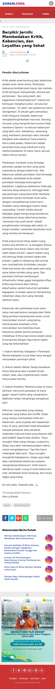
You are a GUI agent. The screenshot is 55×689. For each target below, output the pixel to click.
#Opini (7, 505)
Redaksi (13, 678)
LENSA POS (35, 682)
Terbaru (9, 14)
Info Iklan (34, 678)
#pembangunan (21, 505)
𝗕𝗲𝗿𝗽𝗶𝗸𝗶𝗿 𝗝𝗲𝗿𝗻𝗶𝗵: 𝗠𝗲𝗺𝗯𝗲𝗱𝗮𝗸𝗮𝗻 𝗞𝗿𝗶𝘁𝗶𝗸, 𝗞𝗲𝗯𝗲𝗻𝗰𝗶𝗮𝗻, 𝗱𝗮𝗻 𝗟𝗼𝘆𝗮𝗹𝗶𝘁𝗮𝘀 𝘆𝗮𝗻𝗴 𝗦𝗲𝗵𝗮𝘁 (23, 39)
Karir (43, 678)
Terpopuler (27, 14)
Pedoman (23, 678)
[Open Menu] (51, 3)
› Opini (12, 27)
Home (5, 27)
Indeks (45, 14)
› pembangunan (22, 27)
